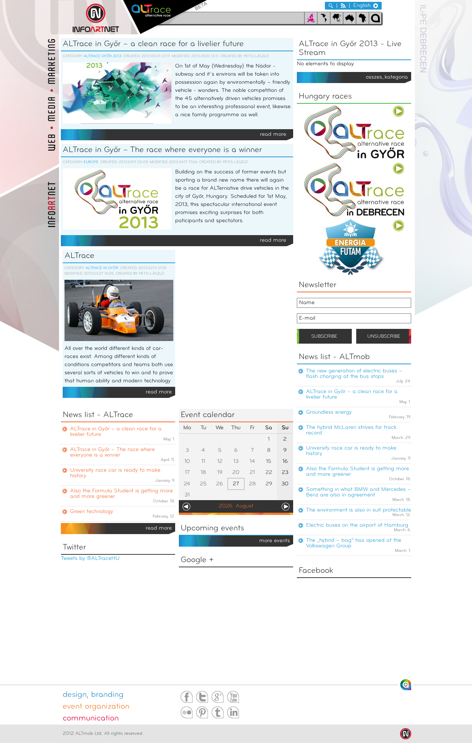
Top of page (405, 684)
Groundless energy (329, 412)
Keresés (331, 5)
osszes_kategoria (387, 77)
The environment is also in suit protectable (358, 510)
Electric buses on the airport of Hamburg (357, 525)
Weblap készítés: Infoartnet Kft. (405, 733)
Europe (91, 162)
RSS (343, 5)
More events (274, 541)
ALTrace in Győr (102, 268)
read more (159, 528)
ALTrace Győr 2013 (102, 56)
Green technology (91, 512)
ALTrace (79, 256)
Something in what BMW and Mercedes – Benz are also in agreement (358, 492)
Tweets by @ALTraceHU (90, 558)
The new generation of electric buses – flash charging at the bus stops (354, 373)
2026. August (236, 506)
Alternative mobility (165, 17)
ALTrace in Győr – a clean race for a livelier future (153, 44)
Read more (273, 134)
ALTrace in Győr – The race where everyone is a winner (162, 150)
